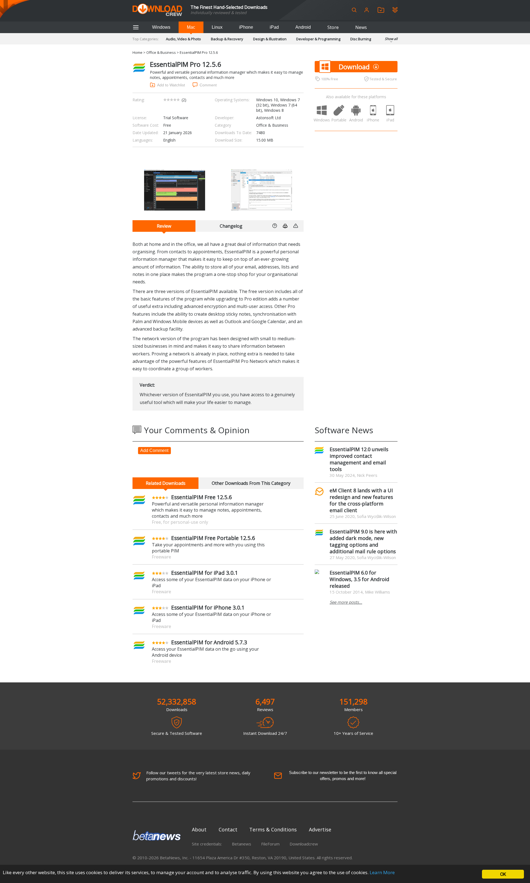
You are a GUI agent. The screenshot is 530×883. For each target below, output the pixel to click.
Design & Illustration (270, 38)
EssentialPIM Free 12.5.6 (201, 497)
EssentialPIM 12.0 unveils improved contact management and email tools (359, 459)
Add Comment (154, 450)
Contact (228, 829)
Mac (191, 27)
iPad (274, 27)
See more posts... (346, 602)
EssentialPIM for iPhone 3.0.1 (208, 607)
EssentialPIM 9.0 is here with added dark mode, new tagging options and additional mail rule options (363, 541)
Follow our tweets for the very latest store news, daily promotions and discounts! (198, 775)
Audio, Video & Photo (183, 38)
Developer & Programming (318, 38)
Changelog (231, 226)
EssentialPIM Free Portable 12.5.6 (213, 538)
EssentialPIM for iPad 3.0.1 (204, 572)
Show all (391, 38)
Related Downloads (166, 483)
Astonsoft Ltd (268, 117)
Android (303, 27)
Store (333, 27)
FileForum (270, 844)
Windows (161, 27)
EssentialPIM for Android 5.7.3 (209, 642)
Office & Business (161, 52)
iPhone (246, 27)
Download (354, 66)
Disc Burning (360, 38)
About (199, 829)
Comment (208, 85)
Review (164, 226)
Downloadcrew (304, 844)
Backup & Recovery (227, 38)
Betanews (241, 844)
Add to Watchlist (171, 85)
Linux (217, 27)
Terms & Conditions (273, 829)
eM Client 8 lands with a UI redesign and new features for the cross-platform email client (361, 500)
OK (503, 874)
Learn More (382, 872)
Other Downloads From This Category (251, 483)
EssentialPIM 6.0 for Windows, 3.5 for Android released (359, 579)
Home (137, 52)
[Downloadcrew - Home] (157, 10)
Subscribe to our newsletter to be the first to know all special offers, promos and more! (342, 775)
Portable (339, 120)
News (361, 27)
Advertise (320, 829)
